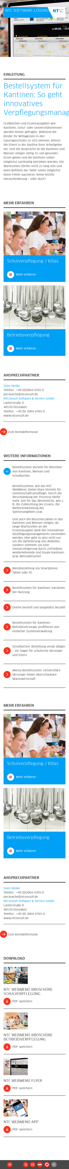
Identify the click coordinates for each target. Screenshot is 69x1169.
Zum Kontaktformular (23, 432)
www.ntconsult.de (16, 415)
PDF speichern (22, 1001)
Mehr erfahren (26, 274)
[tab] (34, 472)
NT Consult (56, 12)
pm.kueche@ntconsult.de (21, 394)
